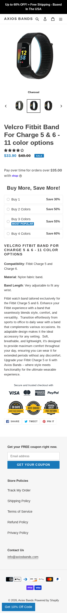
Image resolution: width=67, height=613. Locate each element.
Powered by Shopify (47, 600)
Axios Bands (18, 19)
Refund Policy (17, 522)
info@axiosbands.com (22, 557)
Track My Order (19, 490)
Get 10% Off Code (18, 607)
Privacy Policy (17, 533)
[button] (14, 150)
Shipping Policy (18, 501)
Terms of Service (19, 511)
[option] (19, 106)
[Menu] (61, 19)
